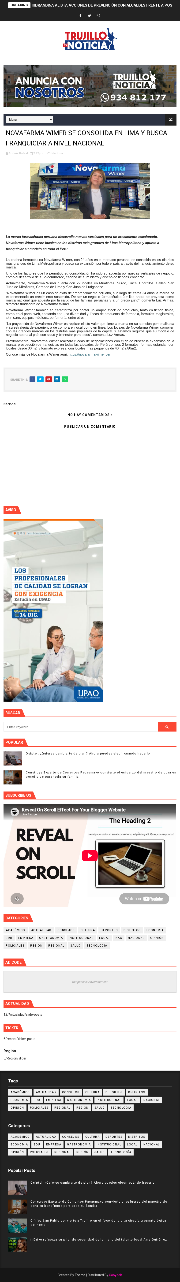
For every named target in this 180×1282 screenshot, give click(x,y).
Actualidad (41, 930)
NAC (119, 938)
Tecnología (97, 945)
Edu (9, 938)
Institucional (81, 938)
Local (104, 938)
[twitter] (89, 16)
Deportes (109, 930)
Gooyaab (115, 1275)
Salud (75, 945)
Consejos (66, 930)
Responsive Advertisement (90, 982)
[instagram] (98, 16)
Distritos (132, 930)
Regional (56, 945)
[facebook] (80, 16)
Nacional (58, 153)
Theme (80, 1275)
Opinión (157, 938)
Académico (15, 930)
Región (36, 945)
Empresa (26, 938)
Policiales (15, 945)
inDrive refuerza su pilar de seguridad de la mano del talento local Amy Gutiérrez (98, 1239)
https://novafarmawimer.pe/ (89, 354)
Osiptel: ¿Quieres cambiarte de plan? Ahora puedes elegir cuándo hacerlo (88, 753)
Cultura (88, 930)
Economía (155, 930)
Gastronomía (51, 938)
